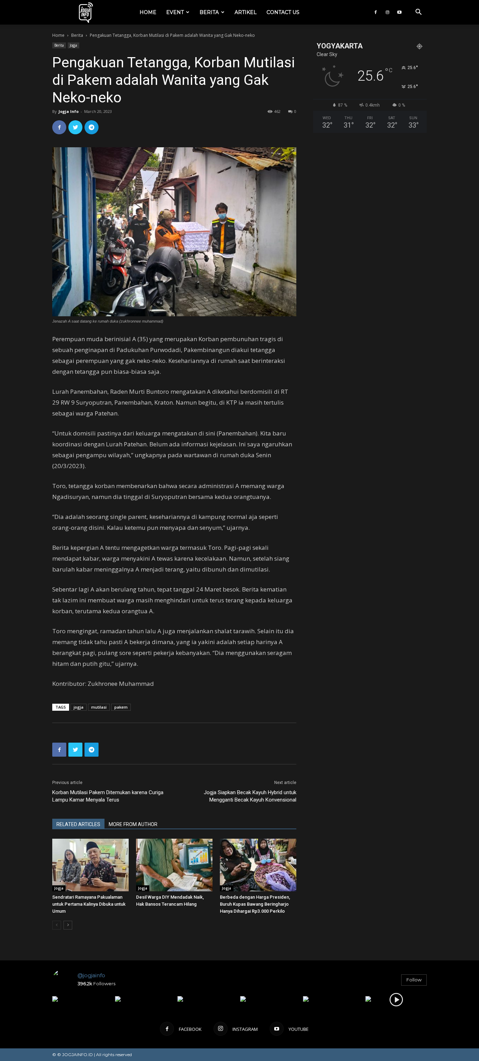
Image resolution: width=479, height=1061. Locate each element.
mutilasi (99, 707)
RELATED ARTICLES (78, 824)
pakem (121, 707)
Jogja (73, 45)
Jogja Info (69, 111)
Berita (209, 12)
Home (148, 12)
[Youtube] (399, 12)
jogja (78, 707)
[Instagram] (387, 12)
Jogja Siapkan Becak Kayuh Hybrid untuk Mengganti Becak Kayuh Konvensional (250, 796)
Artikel (246, 12)
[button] (418, 12)
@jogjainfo (91, 975)
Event (175, 12)
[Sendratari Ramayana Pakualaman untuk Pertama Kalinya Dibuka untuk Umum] (90, 865)
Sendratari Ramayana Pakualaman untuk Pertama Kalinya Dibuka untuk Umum (89, 904)
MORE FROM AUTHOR (133, 824)
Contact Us (283, 12)
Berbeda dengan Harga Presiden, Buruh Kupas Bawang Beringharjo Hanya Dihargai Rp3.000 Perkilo (255, 904)
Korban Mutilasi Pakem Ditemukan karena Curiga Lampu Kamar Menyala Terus (107, 796)
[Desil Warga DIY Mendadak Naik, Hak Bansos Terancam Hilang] (174, 865)
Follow (413, 979)
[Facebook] (375, 12)
